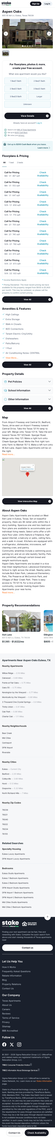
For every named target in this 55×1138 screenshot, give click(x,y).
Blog (4, 980)
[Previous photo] (6, 34)
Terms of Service (10, 1018)
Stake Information (44, 1081)
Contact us (27, 947)
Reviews (6, 1013)
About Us (7, 1005)
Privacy (6, 1022)
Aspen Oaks (11, 12)
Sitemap (6, 1026)
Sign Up (35, 4)
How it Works (9, 967)
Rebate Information (11, 975)
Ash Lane (7, 634)
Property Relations (11, 984)
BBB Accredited (10, 1030)
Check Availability (42, 174)
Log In (47, 4)
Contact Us (14, 1132)
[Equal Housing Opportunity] (29, 924)
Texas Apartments (11, 1000)
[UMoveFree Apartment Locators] (10, 923)
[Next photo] (49, 34)
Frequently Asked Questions (16, 971)
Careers (6, 1009)
